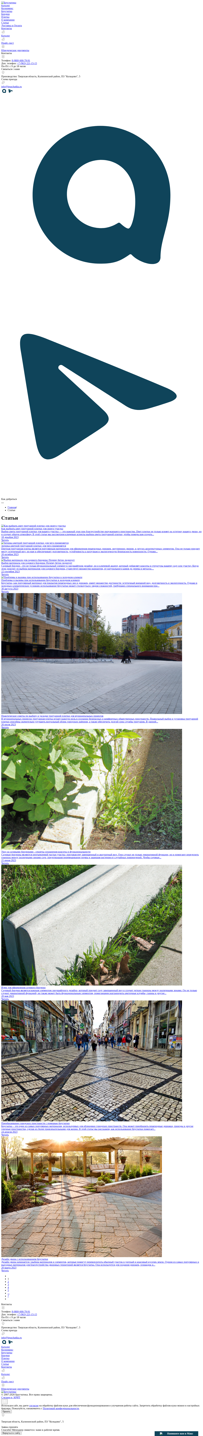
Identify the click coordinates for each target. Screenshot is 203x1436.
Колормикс (7, 8)
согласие (34, 1405)
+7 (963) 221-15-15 (27, 63)
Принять (6, 1411)
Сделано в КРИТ (10, 1397)
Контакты (6, 28)
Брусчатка (6, 11)
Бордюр (5, 14)
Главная (12, 507)
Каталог (5, 5)
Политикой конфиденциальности (61, 1408)
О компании (8, 19)
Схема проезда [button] (9, 79)
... (9, 1293)
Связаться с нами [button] (10, 69)
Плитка (5, 17)
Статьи (5, 22)
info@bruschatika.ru (11, 86)
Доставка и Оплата (11, 25)
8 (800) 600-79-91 (21, 60)
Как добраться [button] (9, 499)
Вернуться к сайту (11, 1433)
